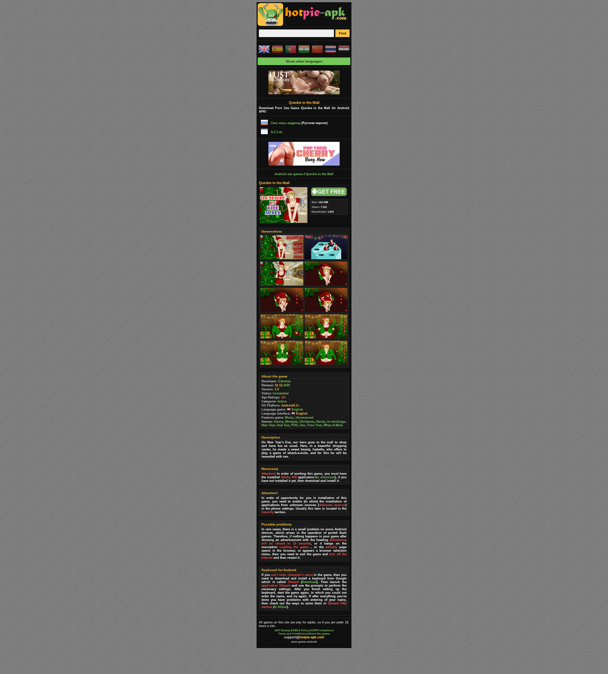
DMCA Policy (301, 630)
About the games (319, 633)
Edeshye (284, 381)
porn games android (304, 641)
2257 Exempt (282, 630)
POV (294, 425)
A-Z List (276, 132)
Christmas (306, 421)
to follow (280, 607)
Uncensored (304, 417)
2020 (286, 385)
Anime (278, 421)
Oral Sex (283, 425)
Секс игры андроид (285, 123)
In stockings (336, 421)
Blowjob (291, 421)
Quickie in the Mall (319, 174)
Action (282, 401)
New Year (268, 425)
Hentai (320, 421)
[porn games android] (302, 25)
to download (325, 477)
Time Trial (314, 425)
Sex (302, 425)
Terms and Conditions (292, 633)
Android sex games (289, 174)
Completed (281, 393)
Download (309, 582)
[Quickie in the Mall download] (328, 195)
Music (289, 417)
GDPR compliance (322, 630)
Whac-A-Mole (333, 425)
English (297, 409)
